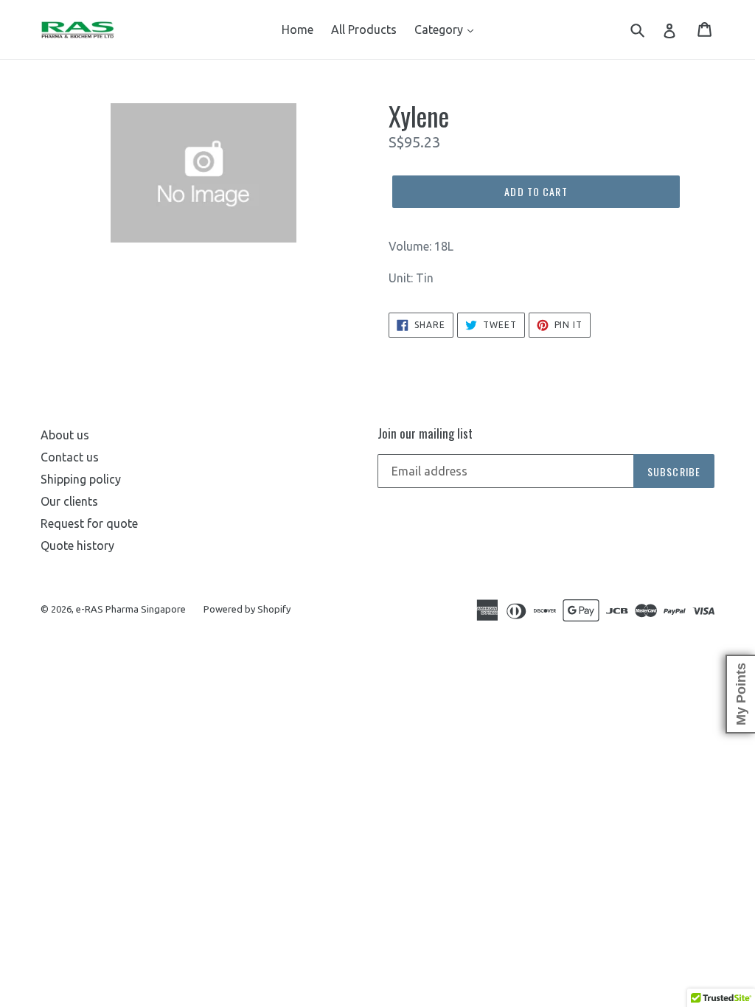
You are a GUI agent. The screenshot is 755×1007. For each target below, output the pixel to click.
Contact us (70, 457)
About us (65, 435)
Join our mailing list (425, 433)
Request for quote (89, 523)
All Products (364, 29)
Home (297, 29)
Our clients (69, 501)
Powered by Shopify (246, 609)
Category (440, 29)
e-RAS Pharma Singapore (131, 609)
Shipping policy (81, 479)
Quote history (77, 545)
